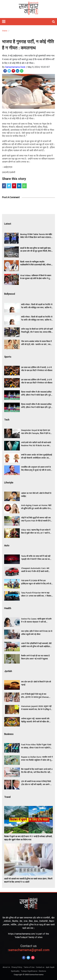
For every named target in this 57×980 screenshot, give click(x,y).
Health (7, 608)
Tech (6, 419)
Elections (42, 971)
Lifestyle (8, 482)
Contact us (40, 967)
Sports (7, 356)
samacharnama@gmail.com (29, 948)
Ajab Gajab (50, 967)
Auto (6, 545)
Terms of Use (29, 967)
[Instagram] (33, 957)
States (4, 31)
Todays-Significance (29, 971)
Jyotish (8, 671)
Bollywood (9, 293)
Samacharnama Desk (15, 67)
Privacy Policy (16, 967)
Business (8, 734)
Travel (7, 796)
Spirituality (15, 971)
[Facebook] (23, 957)
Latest (7, 223)
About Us (6, 967)
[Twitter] (28, 957)
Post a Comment (11, 197)
